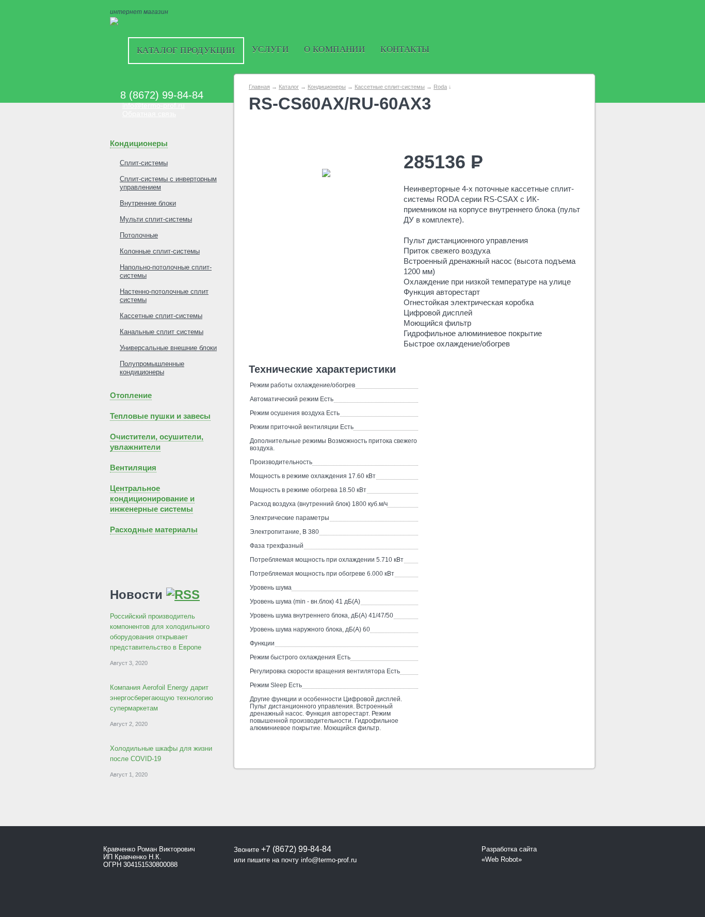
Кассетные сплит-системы (161, 316)
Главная (259, 87)
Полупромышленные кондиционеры (152, 368)
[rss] (183, 595)
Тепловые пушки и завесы (160, 416)
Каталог (289, 87)
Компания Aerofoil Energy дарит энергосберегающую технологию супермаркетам (161, 698)
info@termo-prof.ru (153, 105)
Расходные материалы (154, 529)
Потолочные (139, 235)
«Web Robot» (502, 859)
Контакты (404, 49)
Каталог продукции (186, 50)
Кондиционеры (139, 143)
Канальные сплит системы (161, 332)
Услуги (270, 49)
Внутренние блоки (148, 203)
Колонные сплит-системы (160, 251)
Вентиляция (133, 467)
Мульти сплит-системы (156, 219)
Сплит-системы (144, 163)
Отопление (131, 395)
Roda (440, 87)
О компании (334, 49)
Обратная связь (149, 113)
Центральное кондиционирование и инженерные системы (152, 498)
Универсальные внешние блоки (168, 348)
